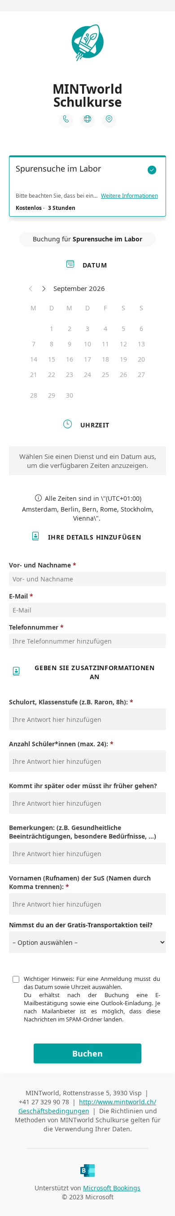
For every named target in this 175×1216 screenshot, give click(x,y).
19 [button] (123, 359)
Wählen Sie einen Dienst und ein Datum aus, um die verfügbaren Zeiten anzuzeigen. (87, 461)
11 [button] (105, 344)
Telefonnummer (33, 627)
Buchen (87, 1053)
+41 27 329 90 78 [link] (44, 1102)
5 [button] (123, 328)
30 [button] (69, 395)
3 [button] (87, 328)
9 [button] (69, 344)
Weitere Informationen (129, 196)
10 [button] (87, 344)
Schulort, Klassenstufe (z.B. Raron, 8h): (68, 702)
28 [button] (33, 395)
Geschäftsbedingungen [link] (53, 1111)
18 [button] (105, 359)
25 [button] (105, 374)
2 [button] (69, 328)
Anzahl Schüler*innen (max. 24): (58, 744)
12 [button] (123, 344)
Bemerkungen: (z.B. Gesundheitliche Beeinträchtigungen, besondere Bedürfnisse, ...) (82, 831)
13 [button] (141, 344)
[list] (87, 188)
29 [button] (51, 395)
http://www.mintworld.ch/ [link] (117, 1102)
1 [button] (51, 328)
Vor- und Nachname (40, 565)
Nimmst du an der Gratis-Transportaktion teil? (81, 925)
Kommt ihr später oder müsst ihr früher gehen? (83, 785)
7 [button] (33, 344)
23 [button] (69, 374)
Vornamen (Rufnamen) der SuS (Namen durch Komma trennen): (80, 882)
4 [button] (105, 328)
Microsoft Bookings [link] (111, 1188)
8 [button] (51, 344)
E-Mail (18, 596)
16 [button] (69, 359)
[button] (31, 288)
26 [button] (123, 374)
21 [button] (33, 374)
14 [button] (33, 359)
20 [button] (141, 359)
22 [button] (51, 374)
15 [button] (51, 359)
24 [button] (87, 374)
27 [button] (141, 374)
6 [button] (141, 328)
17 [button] (87, 359)
